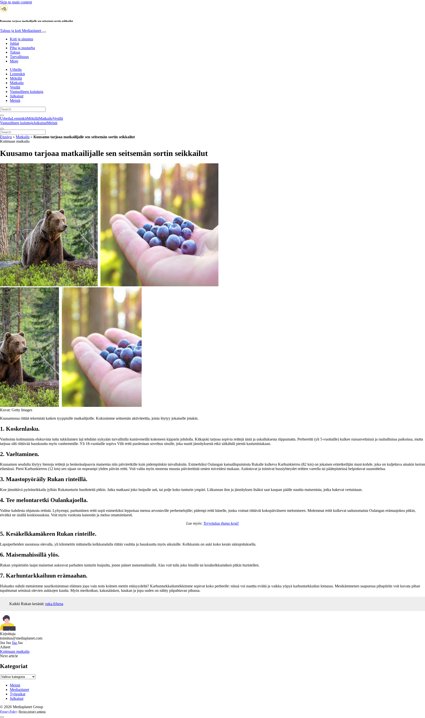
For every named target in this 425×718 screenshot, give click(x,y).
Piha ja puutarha (22, 48)
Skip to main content (16, 2)
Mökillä (16, 78)
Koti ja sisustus (21, 39)
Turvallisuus (19, 57)
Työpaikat (17, 694)
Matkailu (17, 83)
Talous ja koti (20, 31)
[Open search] (2, 115)
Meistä (15, 100)
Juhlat (14, 43)
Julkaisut (16, 96)
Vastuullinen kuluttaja (26, 92)
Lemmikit (17, 74)
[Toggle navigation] (44, 32)
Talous (15, 52)
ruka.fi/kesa (54, 604)
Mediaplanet (19, 689)
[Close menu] (2, 128)
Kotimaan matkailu (15, 651)
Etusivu (6, 137)
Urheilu (16, 69)
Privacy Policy (8, 711)
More (14, 61)
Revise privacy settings (32, 711)
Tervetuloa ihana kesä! (221, 523)
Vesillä (15, 87)
